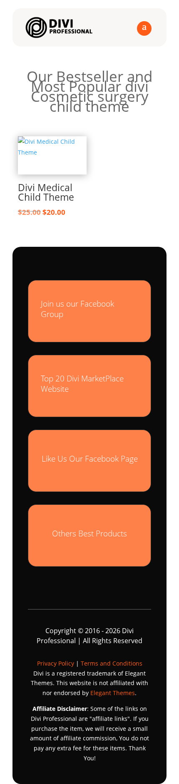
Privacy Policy (55, 663)
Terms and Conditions (111, 663)
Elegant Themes (112, 693)
